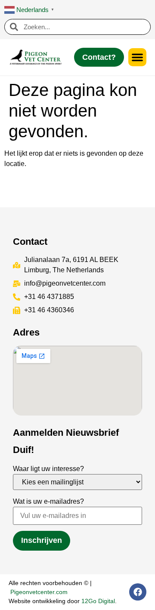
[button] (137, 57)
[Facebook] (137, 592)
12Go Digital (98, 601)
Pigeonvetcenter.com (39, 591)
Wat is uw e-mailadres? (48, 501)
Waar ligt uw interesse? (48, 468)
